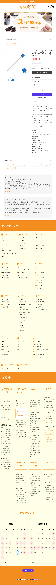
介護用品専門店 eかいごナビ (13, 582)
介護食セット (21, 330)
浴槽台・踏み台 (40, 280)
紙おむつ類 (21, 272)
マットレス (5, 349)
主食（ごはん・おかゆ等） (25, 320)
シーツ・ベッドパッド (7, 344)
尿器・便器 (5, 275)
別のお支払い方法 (42, 97)
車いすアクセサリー (39, 354)
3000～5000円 (34, 165)
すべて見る (5, 238)
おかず (20, 322)
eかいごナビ (49, 422)
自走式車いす (37, 344)
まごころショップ (48, 420)
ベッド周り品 (5, 352)
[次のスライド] (36, 33)
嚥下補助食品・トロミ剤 (24, 304)
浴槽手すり (39, 275)
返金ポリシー (22, 582)
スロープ (20, 344)
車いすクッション (38, 352)
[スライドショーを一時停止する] (39, 33)
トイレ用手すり (6, 277)
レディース (22, 243)
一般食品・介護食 (23, 301)
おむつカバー (21, 275)
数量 (33, 62)
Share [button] (34, 101)
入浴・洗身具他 (40, 272)
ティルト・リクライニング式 (41, 349)
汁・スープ (21, 327)
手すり (20, 349)
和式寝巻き (5, 243)
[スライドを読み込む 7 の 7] (33, 34)
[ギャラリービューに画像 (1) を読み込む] (6, 78)
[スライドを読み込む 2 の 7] (22, 34)
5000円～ (46, 165)
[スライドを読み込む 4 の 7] (26, 34)
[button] (3, 6)
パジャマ (4, 245)
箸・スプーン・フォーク (8, 304)
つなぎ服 (4, 240)
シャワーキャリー (40, 285)
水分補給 (20, 307)
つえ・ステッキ (40, 240)
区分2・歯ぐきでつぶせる (25, 312)
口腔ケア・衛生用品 (11, 44)
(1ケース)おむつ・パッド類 (25, 269)
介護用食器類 (5, 307)
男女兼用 (21, 240)
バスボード (39, 282)
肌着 (3, 256)
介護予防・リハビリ (41, 307)
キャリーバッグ (40, 248)
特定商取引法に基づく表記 (47, 582)
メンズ (21, 245)
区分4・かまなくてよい (24, 317)
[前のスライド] (16, 33)
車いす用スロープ (38, 357)
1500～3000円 (21, 165)
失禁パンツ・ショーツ (24, 277)
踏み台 (20, 346)
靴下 (3, 248)
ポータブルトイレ (6, 269)
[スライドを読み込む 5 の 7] (28, 34)
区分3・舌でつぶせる (24, 314)
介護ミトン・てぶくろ (7, 250)
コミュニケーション (41, 309)
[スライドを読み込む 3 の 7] (24, 34)
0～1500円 (9, 165)
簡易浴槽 (38, 288)
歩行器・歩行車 (40, 245)
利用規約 (38, 582)
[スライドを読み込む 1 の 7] (20, 34)
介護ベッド (5, 346)
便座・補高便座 (6, 272)
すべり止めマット (40, 269)
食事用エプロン (6, 301)
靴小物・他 (22, 248)
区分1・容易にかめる (23, 309)
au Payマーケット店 (49, 437)
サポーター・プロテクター (9, 253)
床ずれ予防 (5, 354)
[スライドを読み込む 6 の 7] (31, 34)
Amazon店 (49, 439)
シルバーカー (39, 243)
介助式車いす (37, 346)
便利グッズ (39, 304)
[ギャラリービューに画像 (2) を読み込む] (13, 78)
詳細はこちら (9, 191)
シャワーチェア (40, 277)
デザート (20, 325)
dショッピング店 (49, 441)
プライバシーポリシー (31, 582)
